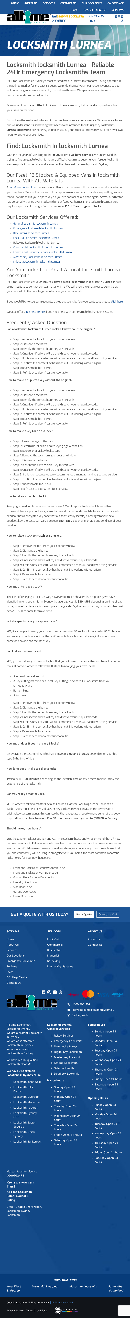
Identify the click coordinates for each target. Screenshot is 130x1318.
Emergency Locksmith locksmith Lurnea (38, 228)
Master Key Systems (60, 966)
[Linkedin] (122, 16)
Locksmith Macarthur (27, 1102)
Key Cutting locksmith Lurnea (31, 233)
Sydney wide (79, 1015)
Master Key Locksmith (68, 1057)
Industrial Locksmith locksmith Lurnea (36, 261)
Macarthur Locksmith (83, 1286)
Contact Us (68, 3)
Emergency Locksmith (21, 961)
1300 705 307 (96, 18)
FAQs (74, 10)
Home (15, 3)
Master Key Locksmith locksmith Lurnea (37, 257)
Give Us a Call (108, 914)
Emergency (115, 3)
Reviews (117, 10)
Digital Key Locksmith (68, 1052)
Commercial (55, 944)
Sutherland (116, 1290)
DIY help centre (35, 312)
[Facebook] (116, 16)
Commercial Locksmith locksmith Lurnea (38, 247)
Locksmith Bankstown (27, 1141)
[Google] (122, 20)
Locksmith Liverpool (26, 1096)
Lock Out (53, 939)
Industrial (53, 955)
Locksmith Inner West (27, 1081)
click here (117, 301)
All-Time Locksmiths (23, 187)
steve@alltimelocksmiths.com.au (93, 1009)
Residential (54, 950)
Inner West (14, 1286)
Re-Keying (53, 961)
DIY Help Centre (94, 10)
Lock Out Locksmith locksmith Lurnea (36, 238)
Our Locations (92, 3)
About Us (30, 3)
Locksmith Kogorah (25, 1107)
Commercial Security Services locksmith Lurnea (42, 252)
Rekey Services (63, 1035)
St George (13, 1290)
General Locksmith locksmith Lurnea (35, 223)
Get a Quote (84, 914)
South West (115, 1286)
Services (49, 3)
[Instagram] (119, 16)
